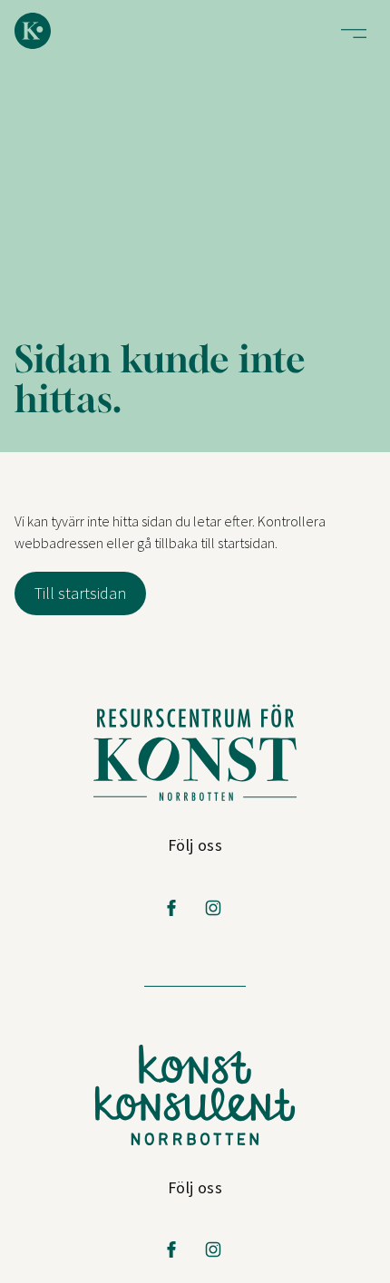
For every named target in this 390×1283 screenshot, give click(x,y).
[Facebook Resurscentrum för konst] (171, 908)
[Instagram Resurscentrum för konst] (213, 908)
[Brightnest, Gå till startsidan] (33, 31)
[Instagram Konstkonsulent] (213, 1249)
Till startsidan (80, 593)
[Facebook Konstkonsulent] (171, 1249)
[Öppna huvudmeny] (353, 33)
